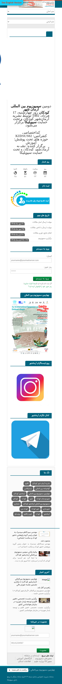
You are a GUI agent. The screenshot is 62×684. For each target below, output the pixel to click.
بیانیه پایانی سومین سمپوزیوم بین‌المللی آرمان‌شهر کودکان (25, 553)
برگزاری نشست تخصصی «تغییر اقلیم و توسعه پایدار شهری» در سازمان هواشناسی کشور (25, 601)
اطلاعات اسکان (24, 661)
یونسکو (17, 514)
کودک (24, 498)
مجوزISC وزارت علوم (43, 661)
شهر (31, 498)
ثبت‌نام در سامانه (31, 656)
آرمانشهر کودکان (19, 493)
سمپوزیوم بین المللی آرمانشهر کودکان (36, 503)
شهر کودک (35, 509)
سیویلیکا (31, 122)
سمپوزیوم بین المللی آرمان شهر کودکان (30, 109)
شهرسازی (46, 509)
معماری (16, 503)
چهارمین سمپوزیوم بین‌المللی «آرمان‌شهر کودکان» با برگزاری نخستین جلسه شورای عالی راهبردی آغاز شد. (32, 583)
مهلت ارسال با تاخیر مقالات (31, 228)
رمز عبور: (48, 267)
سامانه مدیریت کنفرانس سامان (43, 677)
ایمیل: (49, 256)
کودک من (24, 509)
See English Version (12, 2)
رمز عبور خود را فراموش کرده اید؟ (40, 286)
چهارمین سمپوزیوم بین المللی (39, 493)
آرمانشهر (47, 514)
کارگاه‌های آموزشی (24, 658)
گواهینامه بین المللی (43, 488)
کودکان (15, 498)
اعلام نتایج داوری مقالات (31, 233)
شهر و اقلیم (28, 514)
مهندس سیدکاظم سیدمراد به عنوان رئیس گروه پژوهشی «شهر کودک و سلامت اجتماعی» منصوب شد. (31, 536)
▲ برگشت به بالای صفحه (18, 670)
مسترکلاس (28, 488)
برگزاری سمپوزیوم (31, 239)
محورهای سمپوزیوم (43, 658)
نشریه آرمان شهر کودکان (41, 483)
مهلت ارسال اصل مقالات (31, 222)
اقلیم (26, 483)
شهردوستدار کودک (43, 498)
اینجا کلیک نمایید (30, 283)
